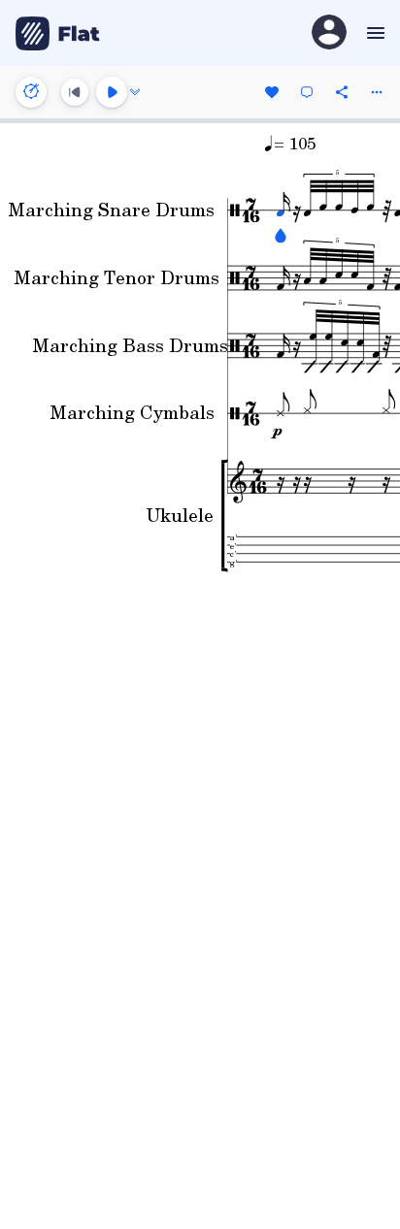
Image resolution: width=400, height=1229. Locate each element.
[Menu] (373, 33)
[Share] (342, 92)
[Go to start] (74, 92)
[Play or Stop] (111, 92)
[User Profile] (329, 33)
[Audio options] (135, 92)
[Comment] (306, 92)
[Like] (271, 92)
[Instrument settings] (31, 92)
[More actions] (376, 92)
